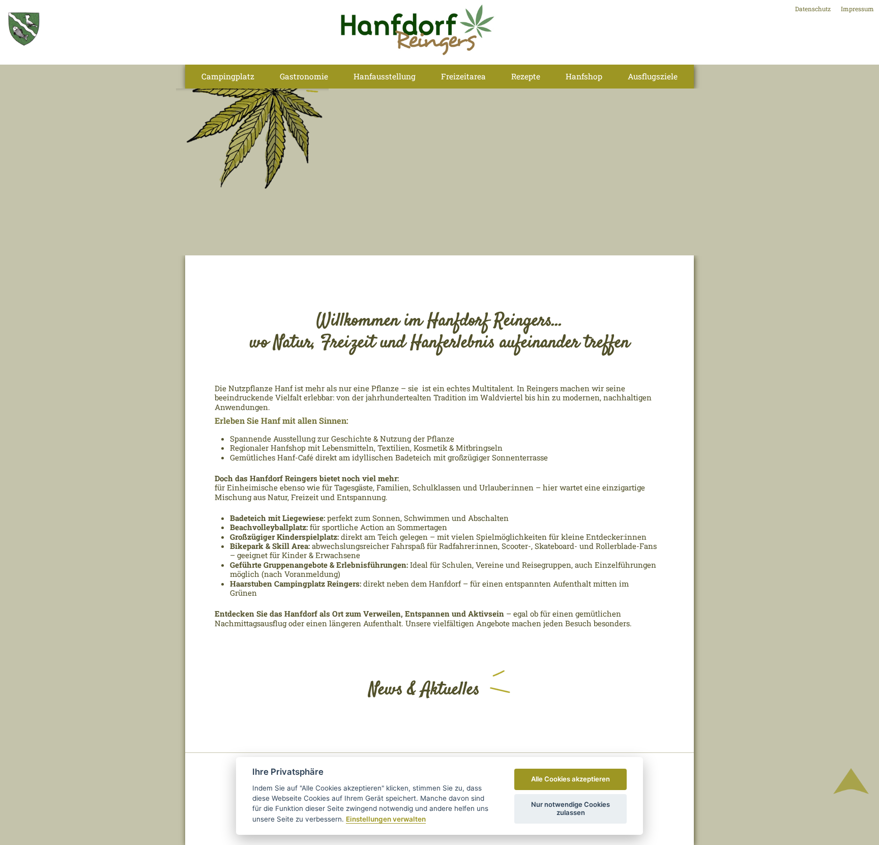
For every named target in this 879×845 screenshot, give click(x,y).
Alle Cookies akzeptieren (570, 779)
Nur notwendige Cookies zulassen (570, 808)
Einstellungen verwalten (386, 819)
